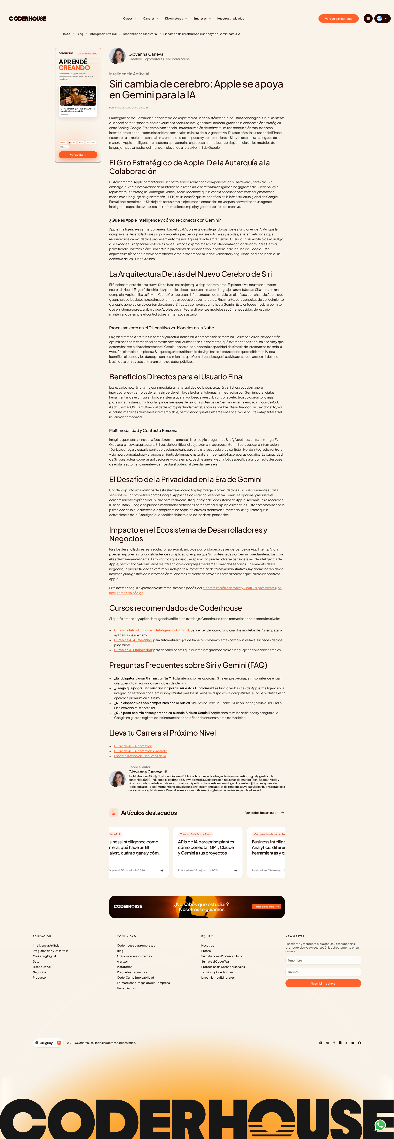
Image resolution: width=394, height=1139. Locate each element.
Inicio (66, 34)
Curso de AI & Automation (133, 746)
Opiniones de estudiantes (134, 956)
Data (36, 961)
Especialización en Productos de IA (140, 756)
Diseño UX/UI (42, 967)
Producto (39, 977)
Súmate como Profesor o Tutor (222, 956)
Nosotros (207, 945)
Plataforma (124, 967)
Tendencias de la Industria (140, 34)
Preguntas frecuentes (132, 972)
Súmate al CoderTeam (216, 961)
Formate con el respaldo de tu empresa (143, 983)
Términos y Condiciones (217, 972)
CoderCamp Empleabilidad (135, 977)
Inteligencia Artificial (103, 34)
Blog (80, 34)
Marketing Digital (44, 956)
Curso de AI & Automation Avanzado (140, 751)
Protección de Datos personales (223, 967)
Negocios (39, 972)
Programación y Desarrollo (51, 950)
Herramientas (126, 988)
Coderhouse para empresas (136, 945)
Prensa (206, 950)
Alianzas (122, 961)
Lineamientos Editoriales (218, 977)
